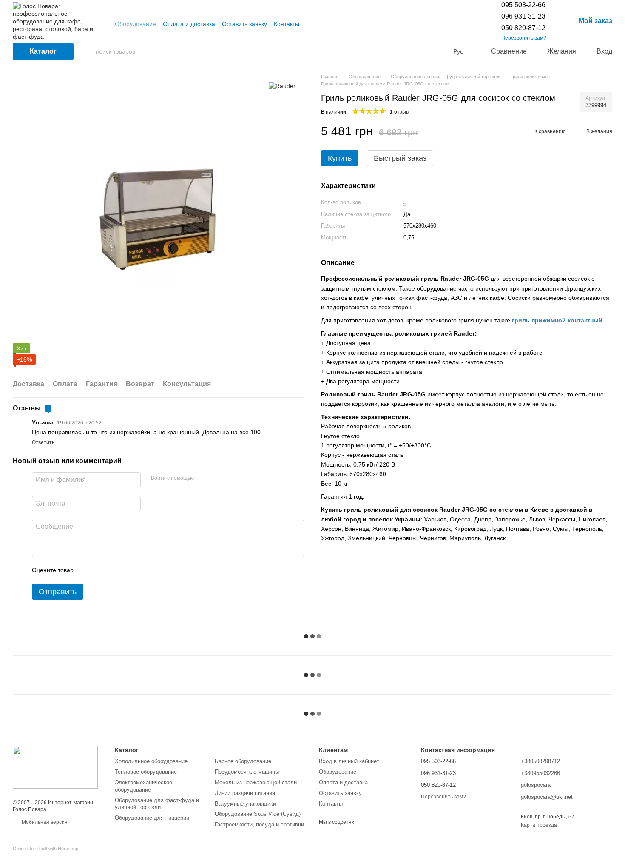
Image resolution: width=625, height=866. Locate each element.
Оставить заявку (244, 23)
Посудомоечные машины (247, 772)
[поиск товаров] (89, 51)
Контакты (286, 23)
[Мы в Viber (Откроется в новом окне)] (321, 23)
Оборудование (135, 23)
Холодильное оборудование (151, 761)
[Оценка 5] (142, 570)
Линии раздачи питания (245, 793)
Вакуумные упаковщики (245, 803)
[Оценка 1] (87, 570)
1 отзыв (399, 112)
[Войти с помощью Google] (217, 478)
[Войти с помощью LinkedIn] (230, 478)
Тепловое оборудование (146, 772)
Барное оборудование (243, 761)
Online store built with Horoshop (45, 848)
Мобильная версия (44, 822)
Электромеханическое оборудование (143, 786)
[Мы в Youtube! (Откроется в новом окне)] (311, 23)
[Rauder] (282, 86)
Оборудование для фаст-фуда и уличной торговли (157, 804)
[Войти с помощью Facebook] (203, 478)
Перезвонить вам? (523, 38)
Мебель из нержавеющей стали (256, 782)
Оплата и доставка (189, 23)
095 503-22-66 (523, 5)
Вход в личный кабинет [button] (349, 761)
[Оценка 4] (128, 570)
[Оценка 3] (115, 570)
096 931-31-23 (523, 16)
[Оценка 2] (101, 570)
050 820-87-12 (523, 27)
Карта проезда (539, 825)
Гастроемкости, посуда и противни (259, 824)
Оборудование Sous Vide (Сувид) (258, 814)
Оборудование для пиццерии (152, 818)
